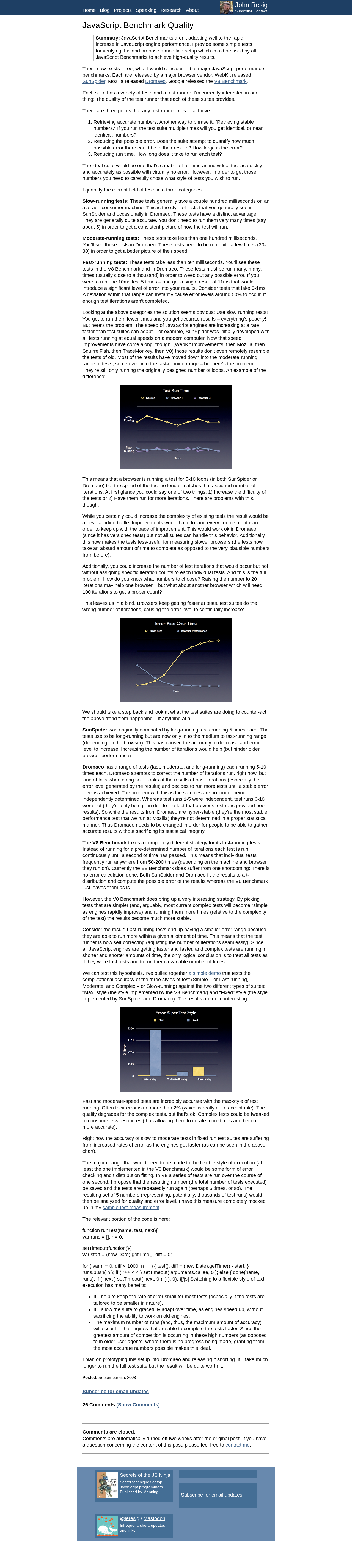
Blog (105, 10)
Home (89, 10)
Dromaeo (155, 81)
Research (171, 10)
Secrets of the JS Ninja (145, 1475)
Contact (260, 11)
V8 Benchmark (230, 81)
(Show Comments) (138, 1405)
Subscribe (243, 11)
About (192, 10)
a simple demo (205, 973)
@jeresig (129, 1518)
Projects (123, 10)
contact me (238, 1445)
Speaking (146, 10)
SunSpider (93, 81)
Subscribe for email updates (115, 1391)
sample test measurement (131, 1207)
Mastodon (154, 1518)
